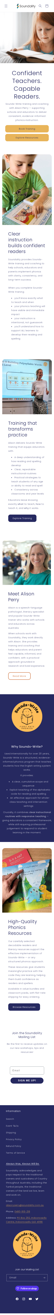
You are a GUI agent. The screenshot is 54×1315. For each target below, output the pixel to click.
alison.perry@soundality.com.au (25, 1205)
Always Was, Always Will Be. (22, 1163)
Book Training (27, 128)
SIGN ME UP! (27, 1080)
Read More (19, 675)
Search (10, 1118)
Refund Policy (13, 1146)
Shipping (11, 1132)
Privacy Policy (14, 1139)
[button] (6, 6)
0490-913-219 (22, 1211)
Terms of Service (15, 1152)
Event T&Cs (12, 1125)
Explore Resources (27, 137)
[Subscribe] (44, 1277)
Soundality (22, 1313)
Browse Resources (24, 1006)
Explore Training (22, 518)
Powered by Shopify (36, 1313)
